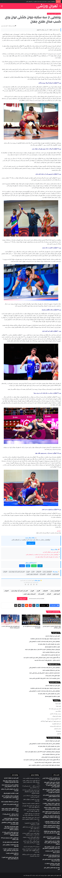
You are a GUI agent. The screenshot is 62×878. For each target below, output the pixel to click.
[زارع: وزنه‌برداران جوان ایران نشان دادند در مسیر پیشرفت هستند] (10, 620)
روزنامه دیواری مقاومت (34, 830)
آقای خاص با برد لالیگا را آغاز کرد (50, 552)
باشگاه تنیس (58, 711)
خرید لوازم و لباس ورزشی (55, 726)
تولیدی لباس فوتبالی (56, 716)
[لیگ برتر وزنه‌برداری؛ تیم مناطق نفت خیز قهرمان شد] (31, 620)
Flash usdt (58, 706)
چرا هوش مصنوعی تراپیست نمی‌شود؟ (30, 803)
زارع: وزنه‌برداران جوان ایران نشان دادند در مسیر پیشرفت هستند (11, 627)
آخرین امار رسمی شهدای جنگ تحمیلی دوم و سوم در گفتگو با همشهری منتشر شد (30, 819)
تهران (31, 590)
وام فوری (59, 733)
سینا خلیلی (56, 594)
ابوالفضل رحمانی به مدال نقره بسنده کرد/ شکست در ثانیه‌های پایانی (31, 539)
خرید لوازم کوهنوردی (56, 723)
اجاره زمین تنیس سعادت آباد (55, 708)
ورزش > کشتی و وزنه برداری (54, 13)
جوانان (6, 590)
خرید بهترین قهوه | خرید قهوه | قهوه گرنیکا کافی (51, 721)
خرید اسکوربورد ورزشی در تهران (54, 718)
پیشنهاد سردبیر (35, 775)
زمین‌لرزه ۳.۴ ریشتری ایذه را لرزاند (31, 846)
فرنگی (48, 594)
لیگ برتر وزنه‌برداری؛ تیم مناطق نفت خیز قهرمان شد (31, 627)
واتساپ (34, 565)
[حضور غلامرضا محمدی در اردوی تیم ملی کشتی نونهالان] (51, 620)
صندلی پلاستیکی (57, 728)
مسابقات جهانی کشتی (29, 594)
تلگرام (40, 565)
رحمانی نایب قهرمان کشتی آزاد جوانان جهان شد (45, 1)
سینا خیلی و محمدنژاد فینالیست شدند (31, 778)
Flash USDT (58, 703)
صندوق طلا (58, 731)
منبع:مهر (59, 530)
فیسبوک (22, 565)
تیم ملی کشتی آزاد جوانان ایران (19, 590)
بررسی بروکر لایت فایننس (55, 713)
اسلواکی (45, 590)
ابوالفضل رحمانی (54, 590)
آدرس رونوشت (22, 598)
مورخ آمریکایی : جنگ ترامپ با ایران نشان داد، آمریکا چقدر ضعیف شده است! (31, 842)
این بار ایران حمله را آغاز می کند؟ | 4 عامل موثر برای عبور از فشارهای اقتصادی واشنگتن (31, 791)
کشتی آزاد (40, 594)
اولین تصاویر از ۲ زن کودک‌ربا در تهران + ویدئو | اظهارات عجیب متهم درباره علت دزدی (30, 850)
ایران (38, 590)
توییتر (28, 565)
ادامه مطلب (31, 543)
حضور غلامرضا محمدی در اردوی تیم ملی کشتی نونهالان (52, 627)
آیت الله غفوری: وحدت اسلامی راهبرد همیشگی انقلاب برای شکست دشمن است (31, 782)
